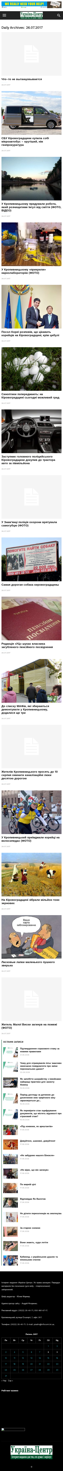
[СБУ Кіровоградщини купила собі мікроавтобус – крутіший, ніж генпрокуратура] (31, 113)
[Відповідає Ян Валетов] (10, 1202)
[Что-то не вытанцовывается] (31, 54)
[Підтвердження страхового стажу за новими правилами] (10, 1052)
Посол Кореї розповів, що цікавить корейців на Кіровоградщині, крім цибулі (30, 333)
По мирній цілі (28, 1184)
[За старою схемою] (10, 1232)
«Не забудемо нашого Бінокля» (37, 1155)
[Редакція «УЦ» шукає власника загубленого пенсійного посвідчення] (31, 618)
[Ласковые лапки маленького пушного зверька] (31, 937)
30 (57, 1370)
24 (6, 1370)
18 (14, 1364)
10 (6, 1358)
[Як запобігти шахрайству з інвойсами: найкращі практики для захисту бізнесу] (10, 1082)
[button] (59, 15)
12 (23, 1358)
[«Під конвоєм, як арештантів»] (10, 1130)
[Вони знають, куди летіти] (10, 1246)
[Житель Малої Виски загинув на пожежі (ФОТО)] (31, 999)
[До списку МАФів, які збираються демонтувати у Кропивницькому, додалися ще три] (31, 681)
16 (57, 1358)
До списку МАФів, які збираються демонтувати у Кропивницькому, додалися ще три (25, 709)
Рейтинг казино (9, 1390)
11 (14, 1358)
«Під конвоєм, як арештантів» (36, 1126)
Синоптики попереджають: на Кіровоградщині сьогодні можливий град (30, 395)
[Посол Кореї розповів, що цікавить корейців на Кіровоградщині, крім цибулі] (31, 307)
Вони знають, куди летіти (34, 1242)
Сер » (10, 1381)
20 (31, 1364)
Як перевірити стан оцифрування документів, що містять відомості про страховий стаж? (41, 1113)
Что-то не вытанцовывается (21, 79)
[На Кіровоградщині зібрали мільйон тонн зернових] (31, 874)
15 (48, 1358)
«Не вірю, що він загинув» (34, 1170)
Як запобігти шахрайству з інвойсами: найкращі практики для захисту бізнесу (40, 1082)
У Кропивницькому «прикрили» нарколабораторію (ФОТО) (23, 271)
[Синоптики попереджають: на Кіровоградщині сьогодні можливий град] (31, 369)
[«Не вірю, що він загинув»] (10, 1173)
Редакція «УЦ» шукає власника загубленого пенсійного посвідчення (27, 645)
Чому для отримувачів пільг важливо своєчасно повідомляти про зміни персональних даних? (41, 1066)
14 (40, 1358)
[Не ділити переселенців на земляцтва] (10, 1217)
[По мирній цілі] (10, 1188)
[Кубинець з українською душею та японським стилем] (10, 1260)
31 (6, 1376)
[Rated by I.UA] (13, 1430)
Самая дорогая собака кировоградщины (30, 584)
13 (31, 1358)
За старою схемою (30, 1228)
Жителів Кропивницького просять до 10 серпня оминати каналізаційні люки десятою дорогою (29, 775)
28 (40, 1370)
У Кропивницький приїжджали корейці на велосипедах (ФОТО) (30, 839)
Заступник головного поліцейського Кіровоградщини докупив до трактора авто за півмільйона (28, 460)
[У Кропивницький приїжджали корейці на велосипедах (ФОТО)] (31, 812)
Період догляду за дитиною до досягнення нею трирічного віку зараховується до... (37, 1097)
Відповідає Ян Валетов (33, 1199)
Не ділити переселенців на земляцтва (40, 1213)
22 (48, 1364)
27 (31, 1370)
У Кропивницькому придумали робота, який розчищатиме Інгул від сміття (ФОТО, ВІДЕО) (31, 207)
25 (14, 1370)
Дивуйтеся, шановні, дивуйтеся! (37, 1141)
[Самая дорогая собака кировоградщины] (31, 559)
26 (23, 1370)
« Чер (3, 1381)
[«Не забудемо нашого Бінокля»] (10, 1159)
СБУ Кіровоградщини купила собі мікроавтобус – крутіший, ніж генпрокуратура (25, 142)
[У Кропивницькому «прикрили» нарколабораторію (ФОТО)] (31, 244)
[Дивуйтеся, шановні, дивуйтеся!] (10, 1144)
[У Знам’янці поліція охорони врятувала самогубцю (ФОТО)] (31, 497)
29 (48, 1370)
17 (6, 1364)
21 (40, 1364)
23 (57, 1364)
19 (23, 1364)
